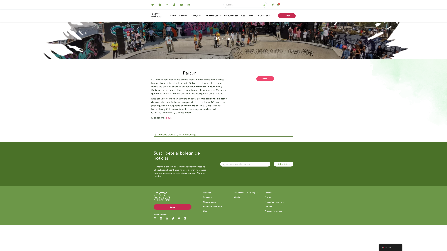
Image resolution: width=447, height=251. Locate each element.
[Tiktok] (174, 4)
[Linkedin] (188, 4)
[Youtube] (181, 4)
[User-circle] (273, 4)
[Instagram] (167, 4)
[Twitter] (152, 4)
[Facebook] (160, 4)
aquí (168, 117)
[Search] (264, 5)
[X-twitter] (155, 218)
